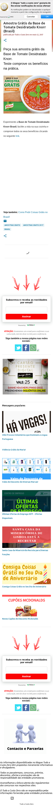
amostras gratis (12, 225)
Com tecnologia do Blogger (28, 798)
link (17, 136)
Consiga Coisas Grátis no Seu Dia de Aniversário (24, 586)
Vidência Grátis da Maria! (14, 450)
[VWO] (11, 17)
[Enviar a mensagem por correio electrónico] (5, 222)
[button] (5, 40)
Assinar (26, 316)
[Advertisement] (26, 164)
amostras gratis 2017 (33, 225)
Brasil (7, 229)
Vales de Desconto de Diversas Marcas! (20, 482)
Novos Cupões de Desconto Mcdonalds (20, 619)
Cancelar (31, 16)
